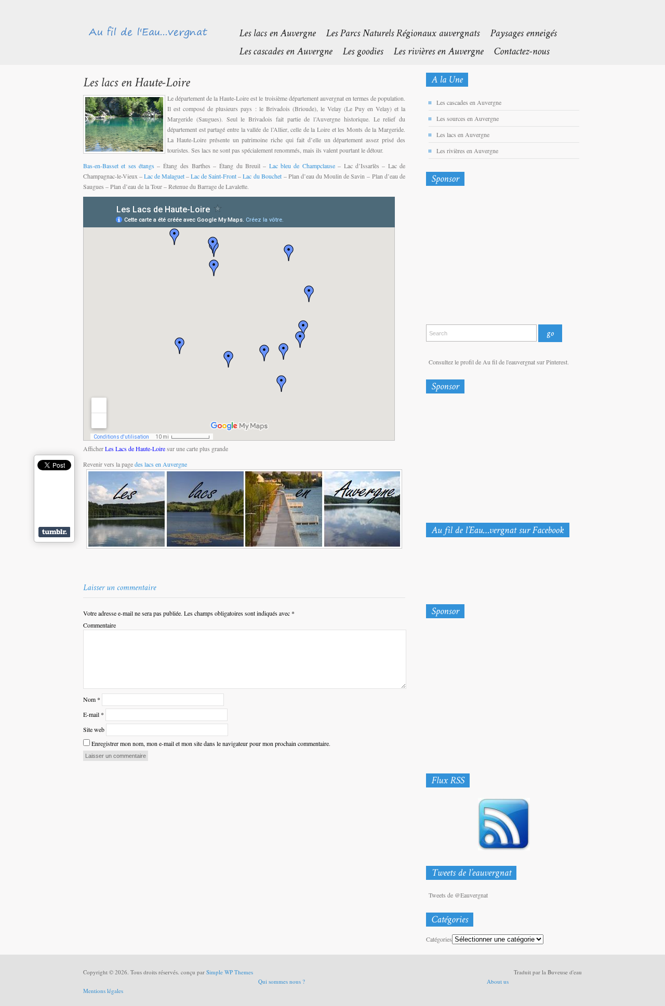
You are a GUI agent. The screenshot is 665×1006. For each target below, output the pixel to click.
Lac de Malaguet (164, 176)
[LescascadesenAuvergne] (280, 51)
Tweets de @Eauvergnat (458, 895)
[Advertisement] (481, 257)
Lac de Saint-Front (213, 176)
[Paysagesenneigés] (518, 32)
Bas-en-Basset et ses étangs (118, 165)
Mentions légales (103, 991)
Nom (91, 699)
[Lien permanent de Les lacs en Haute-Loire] (136, 81)
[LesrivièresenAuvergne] (433, 51)
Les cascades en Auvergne (468, 102)
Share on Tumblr (54, 532)
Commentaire (99, 625)
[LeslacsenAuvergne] (272, 32)
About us (498, 981)
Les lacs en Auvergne (462, 134)
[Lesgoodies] (357, 51)
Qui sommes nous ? (281, 981)
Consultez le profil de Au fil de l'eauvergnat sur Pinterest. (499, 362)
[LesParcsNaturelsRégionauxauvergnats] (397, 32)
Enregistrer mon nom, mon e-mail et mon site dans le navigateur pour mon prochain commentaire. (210, 743)
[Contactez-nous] (516, 51)
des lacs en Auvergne (161, 464)
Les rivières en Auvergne (467, 150)
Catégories (439, 939)
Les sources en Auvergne (467, 118)
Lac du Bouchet (262, 176)
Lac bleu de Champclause (302, 165)
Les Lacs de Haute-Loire (135, 448)
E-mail (93, 714)
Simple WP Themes (229, 972)
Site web (93, 729)
